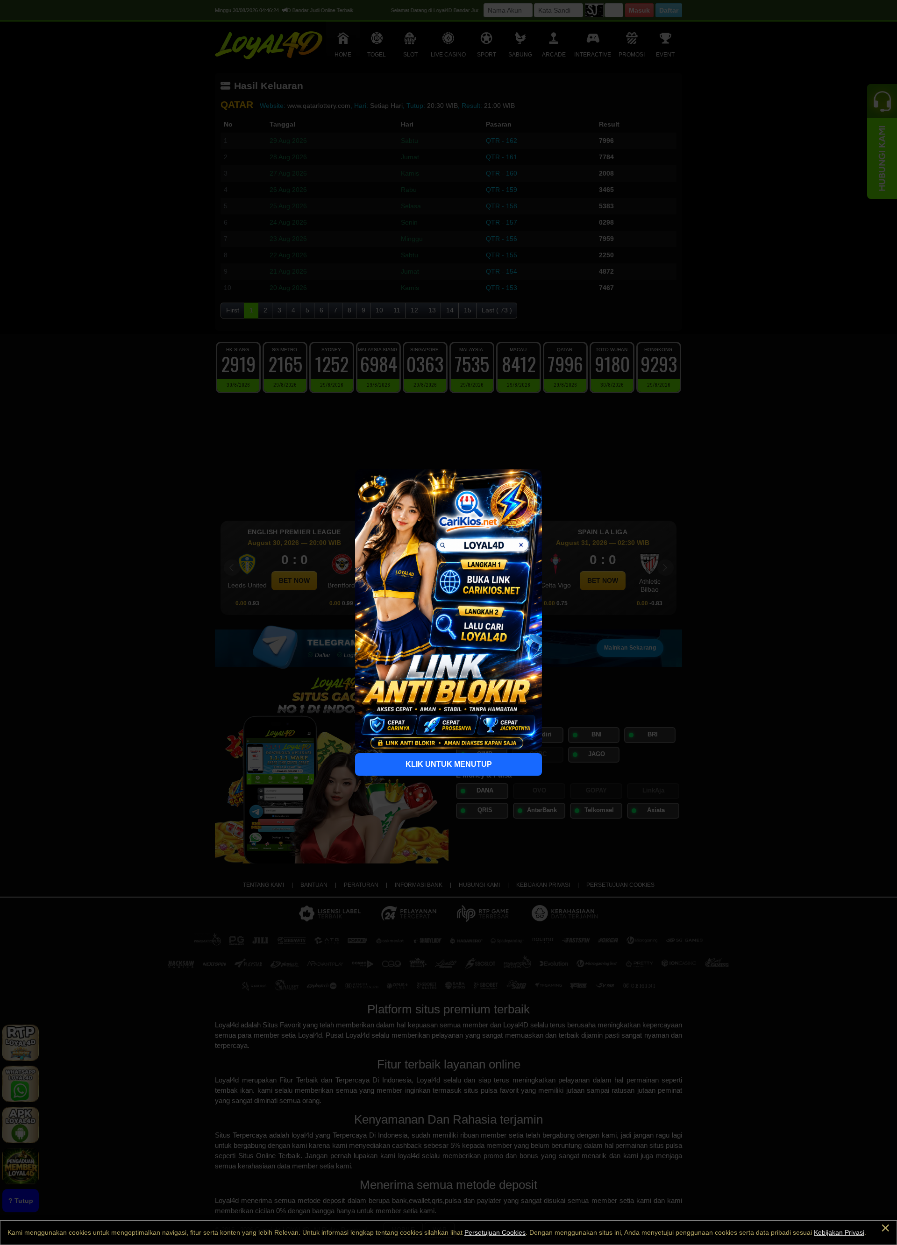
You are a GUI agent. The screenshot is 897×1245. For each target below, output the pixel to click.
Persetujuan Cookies (495, 1232)
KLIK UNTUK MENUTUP (449, 764)
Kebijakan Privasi (839, 1232)
